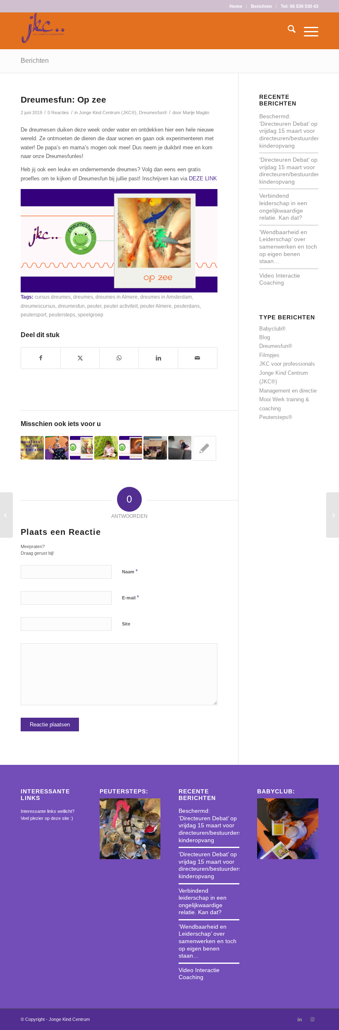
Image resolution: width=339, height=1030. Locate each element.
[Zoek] (287, 30)
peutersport (33, 314)
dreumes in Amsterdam (166, 296)
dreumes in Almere (116, 296)
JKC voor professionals (287, 364)
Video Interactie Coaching (279, 279)
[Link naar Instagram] (312, 1019)
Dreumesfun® (153, 112)
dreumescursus (38, 306)
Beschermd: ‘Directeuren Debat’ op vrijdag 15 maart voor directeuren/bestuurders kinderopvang (290, 131)
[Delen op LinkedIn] (158, 358)
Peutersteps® (275, 417)
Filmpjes (269, 355)
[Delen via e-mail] (197, 358)
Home (235, 6)
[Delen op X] (80, 358)
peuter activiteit (121, 306)
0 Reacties (58, 112)
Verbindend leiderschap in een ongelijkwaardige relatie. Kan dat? (283, 206)
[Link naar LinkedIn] (300, 1019)
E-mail (130, 597)
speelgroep (90, 314)
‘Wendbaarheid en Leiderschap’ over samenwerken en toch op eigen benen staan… (288, 246)
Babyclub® (272, 329)
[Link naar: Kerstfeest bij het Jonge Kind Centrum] (32, 447)
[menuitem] (236, 6)
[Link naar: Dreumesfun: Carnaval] (81, 447)
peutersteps (62, 314)
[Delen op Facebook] (40, 358)
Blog (264, 337)
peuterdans (187, 306)
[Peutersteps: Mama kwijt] (6, 515)
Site (126, 623)
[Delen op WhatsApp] (119, 358)
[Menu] (307, 30)
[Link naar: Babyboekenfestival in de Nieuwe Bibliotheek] (105, 447)
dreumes (83, 296)
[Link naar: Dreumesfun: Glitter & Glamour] (130, 447)
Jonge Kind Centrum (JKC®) (107, 112)
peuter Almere (156, 306)
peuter (94, 306)
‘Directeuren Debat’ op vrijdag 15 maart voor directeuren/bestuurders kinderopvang (290, 170)
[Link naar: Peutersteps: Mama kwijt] (204, 448)
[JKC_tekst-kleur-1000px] (46, 30)
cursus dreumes (53, 296)
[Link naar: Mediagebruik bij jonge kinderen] (155, 447)
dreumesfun (71, 306)
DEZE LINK (203, 178)
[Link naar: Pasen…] (56, 447)
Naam (130, 571)
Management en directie (288, 391)
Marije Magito (196, 112)
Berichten (261, 6)
